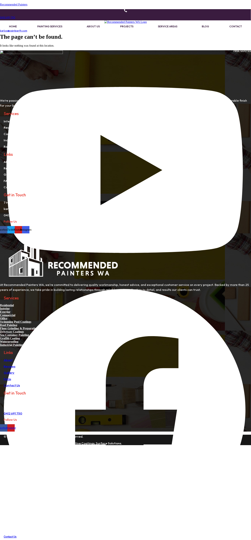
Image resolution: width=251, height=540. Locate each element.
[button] (51, 26)
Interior (5, 308)
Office (3, 318)
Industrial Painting (12, 344)
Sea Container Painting (14, 335)
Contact (235, 26)
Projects (126, 26)
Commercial (7, 315)
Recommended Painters (13, 4)
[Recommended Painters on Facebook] (124, 533)
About (8, 360)
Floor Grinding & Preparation (19, 328)
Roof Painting (8, 325)
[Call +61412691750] (125, 11)
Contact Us (12, 385)
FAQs (7, 379)
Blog (205, 26)
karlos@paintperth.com (13, 30)
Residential (7, 305)
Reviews (9, 366)
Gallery (9, 372)
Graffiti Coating (10, 338)
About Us (93, 26)
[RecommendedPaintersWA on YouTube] (124, 279)
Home (13, 26)
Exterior (5, 311)
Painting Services (49, 26)
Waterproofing (9, 341)
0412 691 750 (7, 17)
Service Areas (167, 26)
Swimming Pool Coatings (15, 321)
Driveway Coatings (12, 331)
